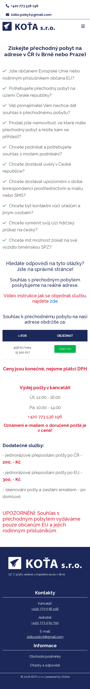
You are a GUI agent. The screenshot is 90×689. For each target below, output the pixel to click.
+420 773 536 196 (24, 6)
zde (54, 301)
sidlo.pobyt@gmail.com (31, 15)
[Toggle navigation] (83, 26)
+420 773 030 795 (45, 623)
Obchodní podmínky (45, 656)
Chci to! (65, 349)
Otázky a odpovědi (45, 665)
